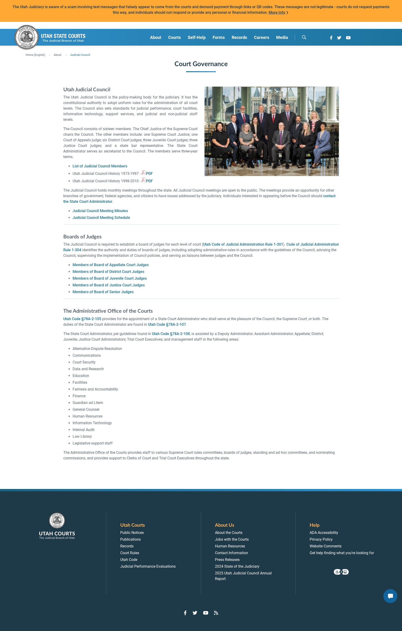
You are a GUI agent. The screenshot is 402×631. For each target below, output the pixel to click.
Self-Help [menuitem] (197, 37)
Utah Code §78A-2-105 (82, 319)
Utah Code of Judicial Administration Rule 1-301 (243, 244)
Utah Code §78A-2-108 (171, 334)
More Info (277, 12)
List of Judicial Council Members (100, 166)
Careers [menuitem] (261, 37)
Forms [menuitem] (219, 37)
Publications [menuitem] (130, 539)
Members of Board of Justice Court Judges (109, 285)
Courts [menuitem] (174, 37)
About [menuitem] (155, 37)
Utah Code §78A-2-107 (167, 324)
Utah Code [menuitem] (128, 559)
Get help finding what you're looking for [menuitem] (342, 553)
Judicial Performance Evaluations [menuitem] (148, 566)
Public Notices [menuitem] (132, 532)
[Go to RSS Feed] (216, 613)
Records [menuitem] (239, 37)
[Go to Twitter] (339, 38)
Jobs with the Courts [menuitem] (232, 539)
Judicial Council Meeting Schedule (101, 217)
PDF (149, 173)
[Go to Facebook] (331, 38)
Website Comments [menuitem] (326, 546)
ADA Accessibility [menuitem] (324, 532)
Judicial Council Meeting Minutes (100, 211)
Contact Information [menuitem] (231, 553)
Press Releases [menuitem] (227, 559)
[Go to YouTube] (348, 38)
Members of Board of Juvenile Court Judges (110, 278)
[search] (304, 37)
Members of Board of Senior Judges (103, 292)
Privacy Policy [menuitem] (321, 539)
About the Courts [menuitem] (228, 532)
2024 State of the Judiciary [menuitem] (237, 566)
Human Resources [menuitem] (230, 546)
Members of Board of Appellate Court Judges (111, 265)
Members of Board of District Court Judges (108, 271)
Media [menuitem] (282, 37)
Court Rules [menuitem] (129, 553)
